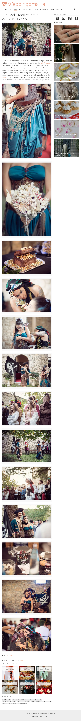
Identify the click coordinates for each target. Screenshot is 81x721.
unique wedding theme (24, 701)
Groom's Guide (29, 9)
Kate (21, 660)
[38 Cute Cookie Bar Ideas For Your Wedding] (66, 129)
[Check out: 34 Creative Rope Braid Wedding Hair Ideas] (10, 673)
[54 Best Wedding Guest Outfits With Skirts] (66, 148)
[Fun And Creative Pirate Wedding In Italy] (26, 55)
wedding (5, 77)
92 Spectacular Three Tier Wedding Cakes (9, 683)
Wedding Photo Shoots (56, 9)
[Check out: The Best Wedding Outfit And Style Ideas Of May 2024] (44, 673)
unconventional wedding (9, 701)
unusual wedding (36, 701)
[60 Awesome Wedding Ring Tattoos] (66, 34)
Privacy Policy (44, 716)
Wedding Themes (6, 699)
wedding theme (47, 701)
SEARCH (77, 9)
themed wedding (37, 699)
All (2, 9)
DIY (19, 9)
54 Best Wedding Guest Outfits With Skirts (66, 154)
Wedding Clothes (44, 9)
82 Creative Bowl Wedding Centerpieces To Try (44, 683)
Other (36, 9)
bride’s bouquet (46, 63)
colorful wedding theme (19, 699)
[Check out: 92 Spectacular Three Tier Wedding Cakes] (10, 687)
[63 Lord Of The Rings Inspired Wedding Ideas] (66, 53)
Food (23, 9)
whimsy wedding (22, 703)
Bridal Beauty (8, 9)
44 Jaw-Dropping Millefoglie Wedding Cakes (27, 668)
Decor (15, 9)
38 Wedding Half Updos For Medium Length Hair (65, 97)
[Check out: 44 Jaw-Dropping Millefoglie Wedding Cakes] (27, 673)
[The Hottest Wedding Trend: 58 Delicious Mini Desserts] (66, 72)
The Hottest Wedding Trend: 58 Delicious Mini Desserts (66, 78)
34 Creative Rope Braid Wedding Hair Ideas (10, 668)
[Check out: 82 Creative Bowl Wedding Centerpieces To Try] (44, 687)
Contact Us (35, 716)
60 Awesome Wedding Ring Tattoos (64, 39)
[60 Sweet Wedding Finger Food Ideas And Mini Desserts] (66, 110)
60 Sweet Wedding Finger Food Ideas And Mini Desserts (66, 116)
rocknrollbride (10, 655)
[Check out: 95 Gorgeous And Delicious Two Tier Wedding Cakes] (27, 687)
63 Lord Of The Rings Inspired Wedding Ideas (66, 59)
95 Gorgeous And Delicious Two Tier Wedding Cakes (27, 683)
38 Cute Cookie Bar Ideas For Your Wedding (65, 135)
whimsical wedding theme (9, 703)
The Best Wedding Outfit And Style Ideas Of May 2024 (44, 668)
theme (29, 699)
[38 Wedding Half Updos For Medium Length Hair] (66, 91)
